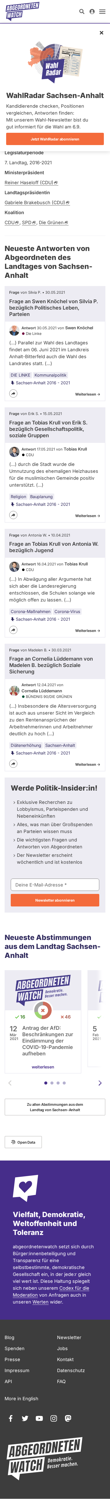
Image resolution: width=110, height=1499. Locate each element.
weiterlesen (43, 1066)
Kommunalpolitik (51, 375)
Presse (12, 1359)
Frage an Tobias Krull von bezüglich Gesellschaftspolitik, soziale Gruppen (48, 429)
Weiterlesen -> (87, 394)
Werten (40, 1302)
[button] (46, 1083)
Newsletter (69, 1337)
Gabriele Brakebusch (35, 202)
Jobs (62, 1348)
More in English (21, 1398)
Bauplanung (41, 496)
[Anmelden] (92, 11)
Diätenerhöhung (26, 745)
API (8, 1381)
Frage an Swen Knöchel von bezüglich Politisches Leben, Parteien (53, 307)
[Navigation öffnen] (102, 11)
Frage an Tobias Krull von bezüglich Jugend (53, 547)
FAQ (61, 1381)
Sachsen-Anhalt (60, 745)
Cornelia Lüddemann (41, 690)
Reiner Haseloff (29, 182)
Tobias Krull (75, 449)
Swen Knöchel (79, 327)
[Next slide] (100, 1083)
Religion (18, 496)
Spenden (15, 1348)
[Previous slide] (10, 1083)
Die (51, 222)
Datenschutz (71, 1370)
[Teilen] (13, 393)
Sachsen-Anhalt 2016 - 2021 (43, 382)
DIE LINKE (20, 375)
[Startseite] (22, 11)
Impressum (17, 1370)
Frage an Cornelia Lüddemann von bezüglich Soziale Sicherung (51, 665)
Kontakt (65, 1359)
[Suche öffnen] (82, 11)
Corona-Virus (67, 611)
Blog (9, 1337)
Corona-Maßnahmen (30, 611)
